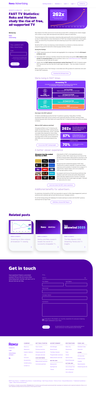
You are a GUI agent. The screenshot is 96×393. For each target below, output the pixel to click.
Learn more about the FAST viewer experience (61, 185)
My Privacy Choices (48, 380)
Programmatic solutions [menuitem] (56, 354)
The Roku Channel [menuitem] (54, 352)
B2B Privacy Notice (14, 380)
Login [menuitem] (10, 350)
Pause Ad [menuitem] (80, 349)
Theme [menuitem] (52, 369)
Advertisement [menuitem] (55, 343)
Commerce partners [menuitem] (41, 364)
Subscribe (15, 63)
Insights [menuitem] (80, 361)
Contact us (82, 3)
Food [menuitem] (67, 352)
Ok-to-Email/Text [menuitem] (70, 366)
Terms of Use (57, 380)
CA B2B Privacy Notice (26, 380)
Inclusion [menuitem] (26, 357)
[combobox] (64, 277)
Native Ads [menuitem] (54, 360)
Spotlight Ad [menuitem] (53, 366)
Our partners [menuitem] (40, 357)
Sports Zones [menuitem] (69, 357)
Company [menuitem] (27, 343)
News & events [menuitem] (81, 364)
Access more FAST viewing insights (47, 145)
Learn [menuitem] (80, 352)
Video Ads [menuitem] (81, 343)
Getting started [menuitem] (41, 343)
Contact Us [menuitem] (11, 347)
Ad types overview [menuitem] (40, 354)
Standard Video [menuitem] (82, 346)
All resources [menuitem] (81, 355)
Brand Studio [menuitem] (53, 349)
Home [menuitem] (67, 354)
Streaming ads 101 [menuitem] (40, 352)
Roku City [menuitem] (68, 346)
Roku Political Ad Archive (20, 382)
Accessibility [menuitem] (27, 360)
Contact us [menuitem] (27, 365)
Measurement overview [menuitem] (56, 357)
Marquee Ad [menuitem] (53, 364)
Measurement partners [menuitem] (41, 361)
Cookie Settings (37, 380)
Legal (10, 382)
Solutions (57, 3)
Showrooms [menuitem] (69, 349)
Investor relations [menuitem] (28, 352)
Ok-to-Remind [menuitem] (69, 372)
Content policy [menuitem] (28, 363)
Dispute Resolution (67, 380)
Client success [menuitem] (81, 358)
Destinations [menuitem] (70, 343)
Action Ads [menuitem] (69, 363)
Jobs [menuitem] (25, 354)
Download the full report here (61, 73)
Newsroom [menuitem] (26, 349)
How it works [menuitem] (39, 346)
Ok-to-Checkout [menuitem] (70, 369)
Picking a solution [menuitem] (40, 349)
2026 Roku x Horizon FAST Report (61, 202)
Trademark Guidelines (79, 380)
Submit (46, 327)
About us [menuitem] (26, 346)
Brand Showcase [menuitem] (70, 360)
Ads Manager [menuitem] (53, 346)
